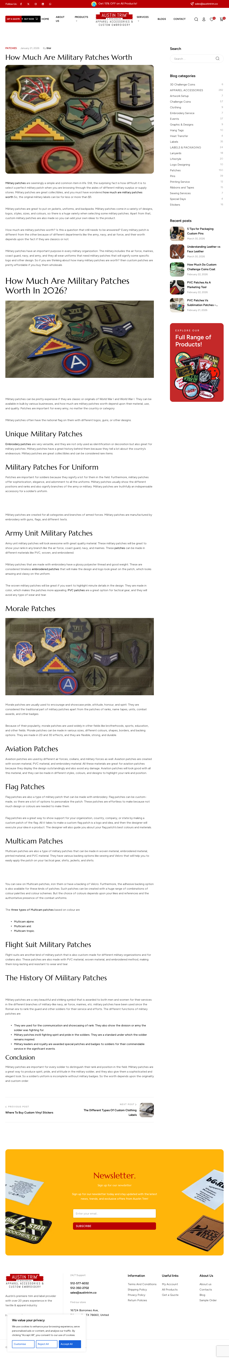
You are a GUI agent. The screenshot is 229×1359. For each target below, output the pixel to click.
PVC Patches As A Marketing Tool (199, 285)
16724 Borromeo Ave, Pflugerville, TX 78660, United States (89, 1315)
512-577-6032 (79, 1283)
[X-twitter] (28, 4)
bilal (49, 48)
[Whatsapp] (50, 4)
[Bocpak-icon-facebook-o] (21, 4)
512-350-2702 (79, 1288)
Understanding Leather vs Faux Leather (203, 249)
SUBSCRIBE (83, 1226)
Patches (11, 48)
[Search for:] (197, 58)
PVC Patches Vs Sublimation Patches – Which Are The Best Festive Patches (205, 303)
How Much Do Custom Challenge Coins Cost (201, 267)
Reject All (43, 1344)
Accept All (66, 1344)
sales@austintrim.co (83, 1292)
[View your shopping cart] (221, 19)
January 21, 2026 (29, 48)
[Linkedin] (43, 4)
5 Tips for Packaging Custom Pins (200, 231)
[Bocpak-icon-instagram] (35, 4)
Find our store (78, 1302)
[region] (46, 1333)
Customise (20, 1344)
